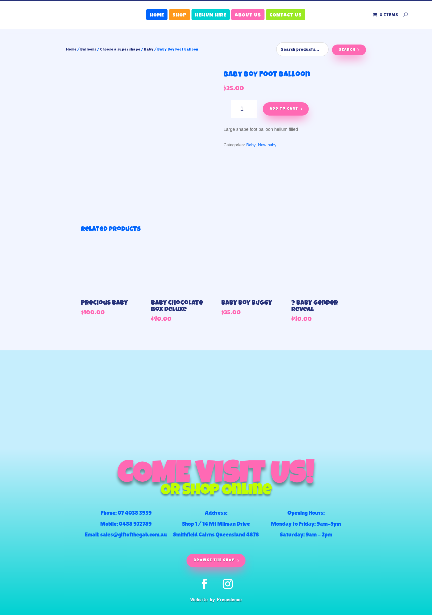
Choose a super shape (120, 49)
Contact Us (286, 15)
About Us (248, 15)
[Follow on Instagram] (228, 584)
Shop (179, 15)
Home (157, 15)
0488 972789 (135, 523)
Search (347, 50)
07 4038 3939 (135, 512)
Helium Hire (210, 15)
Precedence (229, 599)
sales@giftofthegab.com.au (133, 534)
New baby (267, 145)
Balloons (88, 49)
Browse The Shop (214, 560)
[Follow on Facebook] (204, 584)
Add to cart (284, 109)
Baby (149, 49)
